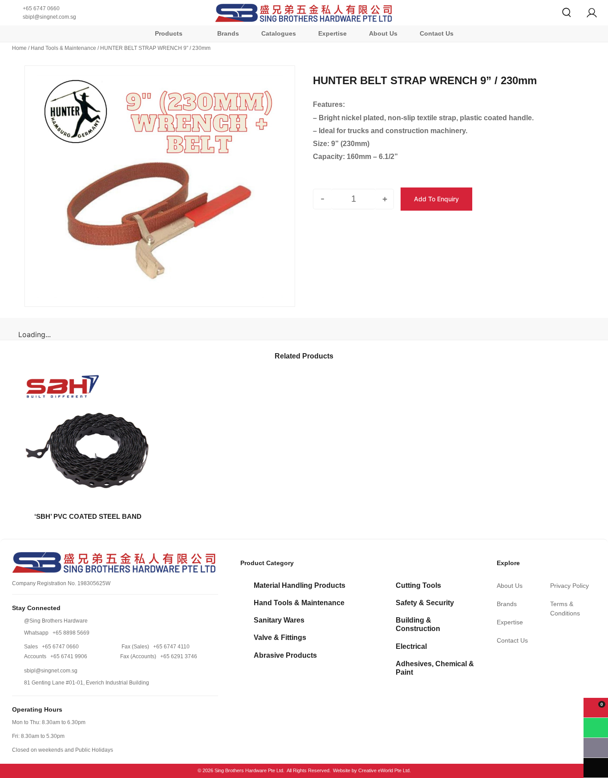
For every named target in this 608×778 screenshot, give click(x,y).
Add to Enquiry (436, 199)
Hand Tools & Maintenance (63, 48)
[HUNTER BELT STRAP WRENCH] (160, 186)
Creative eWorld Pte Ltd (383, 770)
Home (19, 48)
